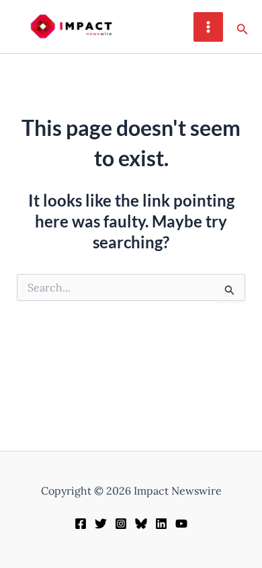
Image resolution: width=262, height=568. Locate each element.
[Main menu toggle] (208, 27)
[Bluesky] (141, 524)
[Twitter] (101, 524)
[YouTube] (181, 524)
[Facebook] (81, 524)
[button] (242, 27)
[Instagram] (121, 524)
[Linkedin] (161, 524)
